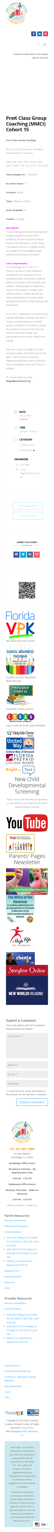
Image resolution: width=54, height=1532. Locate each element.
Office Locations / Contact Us (22, 1205)
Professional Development (17, 1371)
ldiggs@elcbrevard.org (30, 475)
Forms (7, 1391)
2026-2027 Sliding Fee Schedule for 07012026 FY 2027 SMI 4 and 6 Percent (22, 1241)
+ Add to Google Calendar (28, 506)
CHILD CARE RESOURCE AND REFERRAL (26, 725)
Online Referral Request (15, 1226)
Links (6, 1288)
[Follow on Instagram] (45, 33)
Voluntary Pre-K (12, 1270)
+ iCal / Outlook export (28, 515)
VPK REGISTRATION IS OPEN (20, 641)
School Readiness (13, 1231)
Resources (9, 1282)
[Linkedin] (30, 555)
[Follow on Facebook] (33, 33)
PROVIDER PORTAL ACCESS (19, 709)
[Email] (37, 555)
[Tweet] (23, 555)
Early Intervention (12, 1276)
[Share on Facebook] (17, 555)
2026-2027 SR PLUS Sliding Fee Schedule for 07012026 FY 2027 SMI (22, 1253)
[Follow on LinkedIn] (39, 33)
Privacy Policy (27, 1427)
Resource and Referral (15, 1220)
